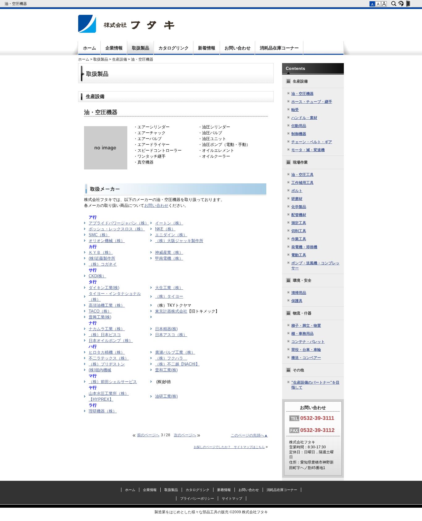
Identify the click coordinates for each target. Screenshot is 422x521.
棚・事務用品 (302, 333)
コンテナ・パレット (308, 342)
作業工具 (298, 239)
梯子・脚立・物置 (306, 325)
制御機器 (298, 134)
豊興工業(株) (100, 317)
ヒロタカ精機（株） (107, 352)
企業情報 (114, 47)
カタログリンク (173, 47)
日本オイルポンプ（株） (111, 341)
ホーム (89, 47)
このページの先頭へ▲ (249, 435)
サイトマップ (232, 498)
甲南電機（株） (169, 258)
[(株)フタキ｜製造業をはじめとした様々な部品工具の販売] (126, 31)
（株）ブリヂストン (107, 364)
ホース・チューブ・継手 (311, 102)
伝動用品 (298, 126)
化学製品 (298, 207)
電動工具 (298, 255)
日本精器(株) (166, 329)
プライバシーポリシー (197, 498)
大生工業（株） (169, 288)
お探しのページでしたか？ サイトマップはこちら (229, 447)
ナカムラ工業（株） (107, 329)
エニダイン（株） (171, 235)
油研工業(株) (166, 396)
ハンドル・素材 (304, 118)
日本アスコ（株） (171, 335)
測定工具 (298, 223)
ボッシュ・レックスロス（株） (117, 229)
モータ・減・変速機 (308, 150)
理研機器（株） (103, 411)
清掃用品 (298, 293)
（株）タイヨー (169, 296)
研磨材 (296, 199)
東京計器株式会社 (171, 311)
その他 (298, 370)
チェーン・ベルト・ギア (311, 142)
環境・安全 (302, 280)
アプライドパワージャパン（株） (119, 223)
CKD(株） (97, 276)
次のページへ (185, 435)
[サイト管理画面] (407, 3)
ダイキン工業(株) (104, 288)
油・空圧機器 (16, 4)
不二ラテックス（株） (109, 358)
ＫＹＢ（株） (101, 252)
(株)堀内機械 (100, 370)
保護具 (296, 301)
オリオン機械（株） (107, 241)
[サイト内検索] (393, 3)
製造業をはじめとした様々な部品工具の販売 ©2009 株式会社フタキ (211, 512)
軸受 (295, 110)
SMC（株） (99, 235)
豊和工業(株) (166, 370)
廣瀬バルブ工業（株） (175, 352)
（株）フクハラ (171, 358)
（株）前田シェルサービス (113, 382)
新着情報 (206, 47)
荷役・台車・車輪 (306, 350)
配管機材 (298, 215)
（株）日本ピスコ (105, 335)
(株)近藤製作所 (102, 258)
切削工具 (298, 231)
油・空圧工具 (302, 175)
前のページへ (148, 435)
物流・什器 (302, 313)
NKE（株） (165, 229)
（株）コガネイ (103, 264)
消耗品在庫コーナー (279, 47)
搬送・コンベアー (306, 358)
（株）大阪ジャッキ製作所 (179, 241)
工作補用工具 (302, 183)
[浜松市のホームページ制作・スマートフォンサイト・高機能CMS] (400, 3)
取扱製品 (140, 47)
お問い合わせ (238, 47)
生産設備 (119, 59)
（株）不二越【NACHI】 (177, 364)
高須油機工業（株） (107, 305)
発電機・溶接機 (304, 247)
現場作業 (300, 162)
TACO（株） (100, 311)
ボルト (296, 191)
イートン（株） (169, 223)
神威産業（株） (169, 252)
